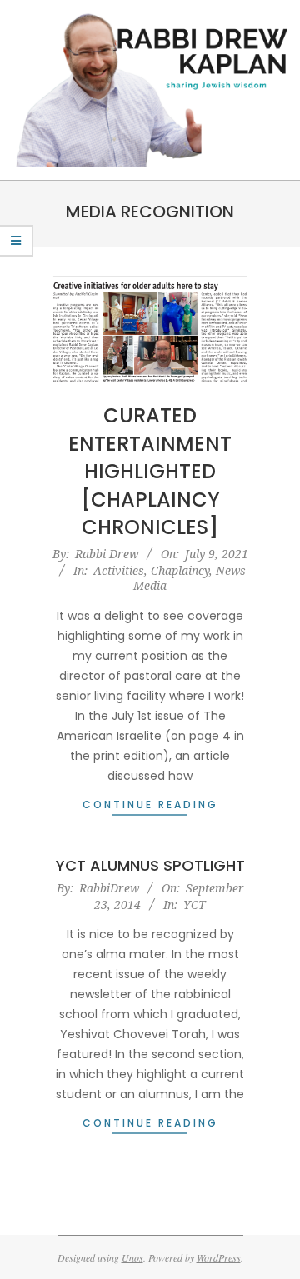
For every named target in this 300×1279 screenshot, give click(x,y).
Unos (132, 1257)
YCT (194, 904)
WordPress (219, 1257)
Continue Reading (150, 804)
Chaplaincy (180, 570)
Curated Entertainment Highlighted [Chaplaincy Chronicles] (150, 471)
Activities (118, 570)
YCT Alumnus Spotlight (150, 865)
